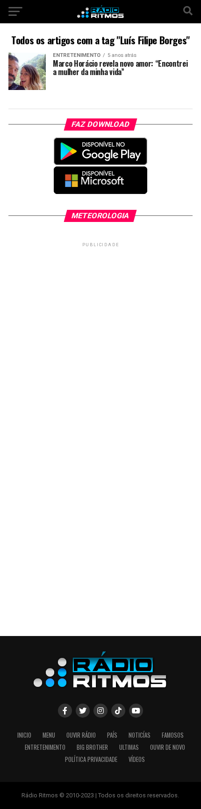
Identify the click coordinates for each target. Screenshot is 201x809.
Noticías (140, 735)
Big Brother (92, 747)
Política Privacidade (91, 759)
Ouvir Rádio (81, 735)
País (112, 735)
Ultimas (129, 747)
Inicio (24, 735)
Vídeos (137, 759)
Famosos (173, 735)
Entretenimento (45, 747)
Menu (49, 735)
